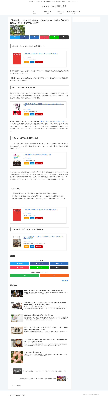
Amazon (26, 62)
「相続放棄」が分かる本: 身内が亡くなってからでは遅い (40, 53)
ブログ (13, 255)
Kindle (32, 62)
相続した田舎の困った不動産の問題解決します (37, 154)
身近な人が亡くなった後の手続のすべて (52, 121)
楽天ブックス (39, 62)
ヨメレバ (29, 109)
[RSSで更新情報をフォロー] (54, 275)
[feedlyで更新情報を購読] (24, 275)
